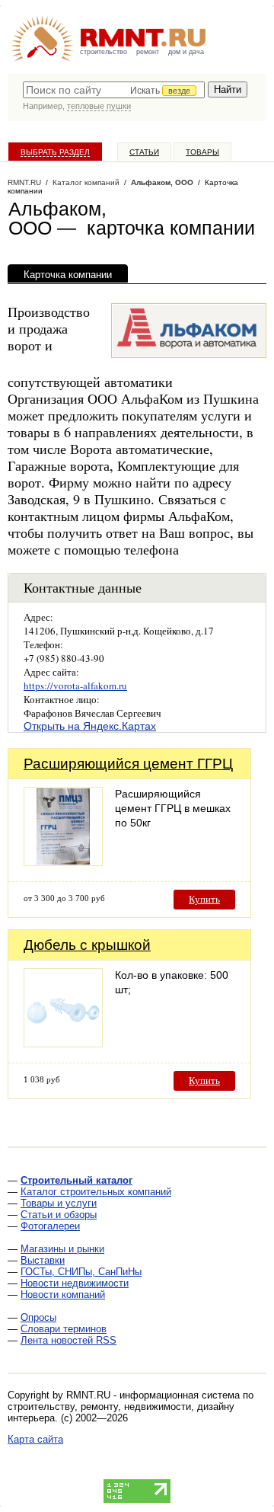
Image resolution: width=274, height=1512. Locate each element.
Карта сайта (35, 1439)
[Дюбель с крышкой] (63, 1043)
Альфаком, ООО (162, 182)
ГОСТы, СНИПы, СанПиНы (81, 1271)
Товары (202, 152)
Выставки (43, 1260)
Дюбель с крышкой (87, 945)
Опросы (38, 1317)
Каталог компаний (86, 182)
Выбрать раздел (55, 152)
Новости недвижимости (75, 1283)
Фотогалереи (50, 1226)
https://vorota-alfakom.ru (75, 685)
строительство (103, 52)
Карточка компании (68, 274)
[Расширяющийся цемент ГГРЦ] (63, 862)
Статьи (144, 152)
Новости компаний (63, 1294)
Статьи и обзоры (59, 1214)
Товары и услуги (59, 1203)
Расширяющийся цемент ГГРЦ (128, 764)
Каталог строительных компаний (96, 1191)
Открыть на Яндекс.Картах (90, 726)
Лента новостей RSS (68, 1340)
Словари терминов (64, 1329)
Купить (204, 899)
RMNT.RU (24, 182)
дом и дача (186, 52)
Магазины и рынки (62, 1249)
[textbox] (114, 90)
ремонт (147, 52)
